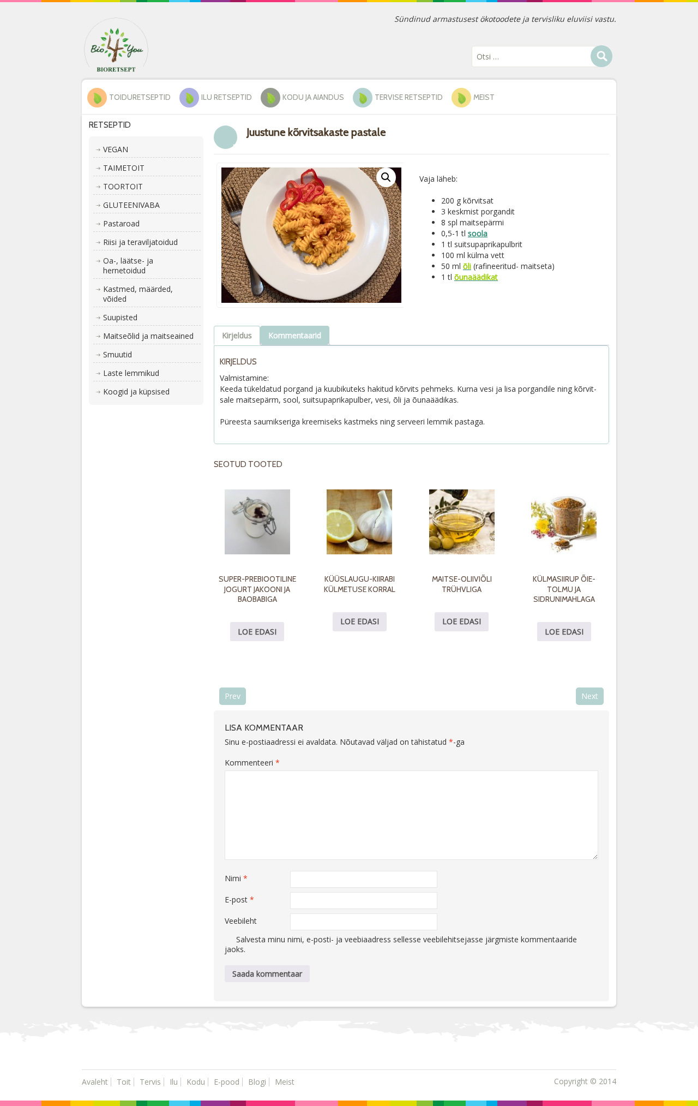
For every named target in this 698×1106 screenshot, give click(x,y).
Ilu (174, 1082)
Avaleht (95, 1082)
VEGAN (115, 149)
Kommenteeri (252, 762)
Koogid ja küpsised (136, 391)
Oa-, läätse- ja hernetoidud (128, 265)
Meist (484, 97)
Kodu (195, 1082)
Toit (124, 1082)
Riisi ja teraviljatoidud (140, 242)
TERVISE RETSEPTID (409, 97)
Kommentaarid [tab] (294, 335)
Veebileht (241, 921)
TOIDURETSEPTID (140, 97)
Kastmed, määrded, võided (138, 294)
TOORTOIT (123, 186)
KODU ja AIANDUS (313, 97)
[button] (386, 177)
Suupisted (120, 317)
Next (589, 696)
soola (478, 233)
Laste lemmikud (131, 373)
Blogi (257, 1082)
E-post (239, 899)
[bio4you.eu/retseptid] (116, 44)
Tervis (150, 1082)
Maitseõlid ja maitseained (148, 336)
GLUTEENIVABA (131, 205)
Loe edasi (257, 631)
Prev (232, 696)
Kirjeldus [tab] (237, 335)
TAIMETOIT (124, 168)
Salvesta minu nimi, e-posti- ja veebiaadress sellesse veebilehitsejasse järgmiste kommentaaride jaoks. (401, 944)
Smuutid (117, 354)
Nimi (236, 878)
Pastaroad (121, 223)
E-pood (226, 1082)
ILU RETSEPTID (226, 97)
